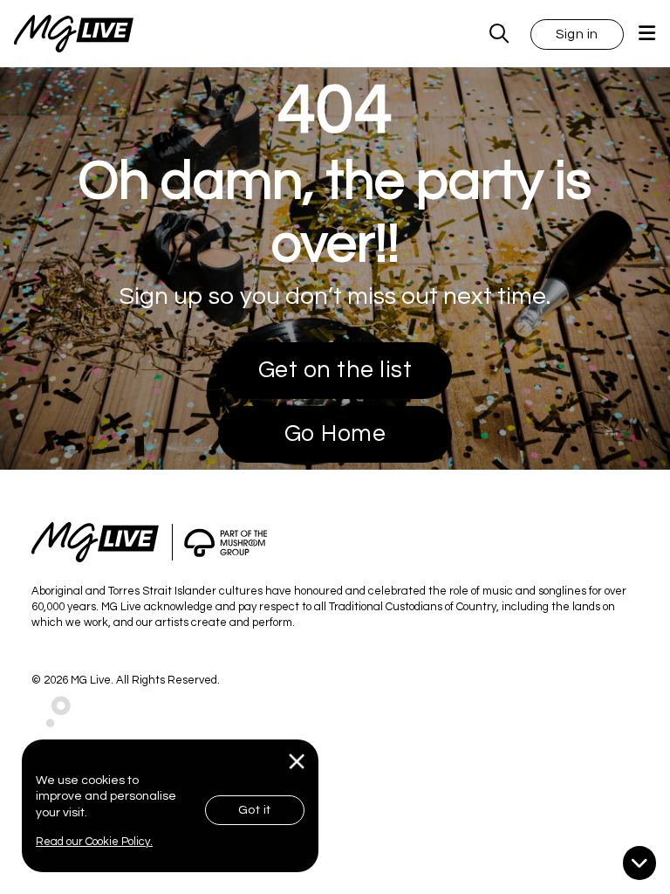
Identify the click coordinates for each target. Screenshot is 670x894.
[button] (577, 33)
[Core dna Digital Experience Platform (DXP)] (51, 707)
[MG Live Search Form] (499, 33)
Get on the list (335, 370)
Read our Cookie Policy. (94, 842)
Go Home (335, 434)
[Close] (297, 761)
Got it (254, 810)
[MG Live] (66, 33)
